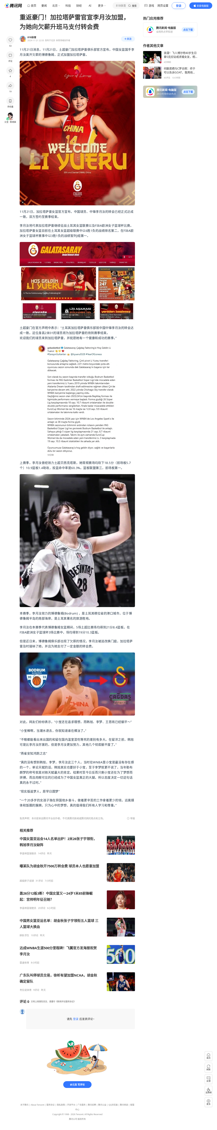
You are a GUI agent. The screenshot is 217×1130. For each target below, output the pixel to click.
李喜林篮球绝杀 (28, 853)
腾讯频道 (124, 1104)
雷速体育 (24, 962)
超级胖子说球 (27, 881)
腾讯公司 (73, 1119)
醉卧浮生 (24, 935)
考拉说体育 (26, 990)
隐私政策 (61, 1104)
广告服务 (81, 1104)
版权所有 (82, 1119)
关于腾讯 (24, 1104)
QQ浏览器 (113, 1104)
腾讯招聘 (92, 1104)
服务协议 (50, 1104)
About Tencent (37, 1104)
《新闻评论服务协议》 (65, 1001)
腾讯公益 (102, 1104)
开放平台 (71, 1104)
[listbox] (77, 910)
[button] (188, 29)
